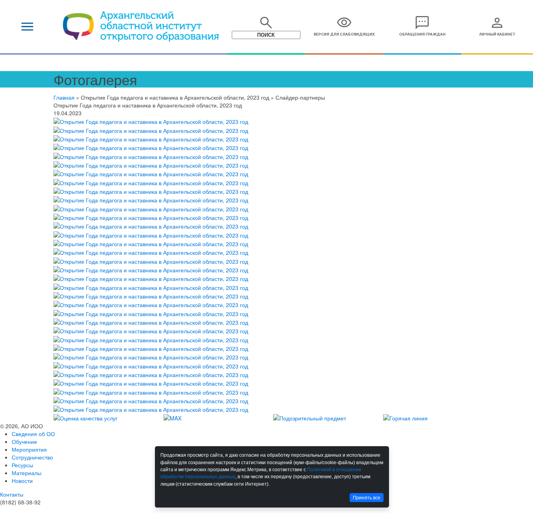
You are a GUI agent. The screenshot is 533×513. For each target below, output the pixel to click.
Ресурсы (22, 465)
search (266, 22)
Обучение (24, 441)
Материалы (26, 473)
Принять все (366, 497)
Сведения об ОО (33, 434)
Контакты (11, 494)
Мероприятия (29, 449)
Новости (22, 480)
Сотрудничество (32, 457)
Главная (64, 97)
